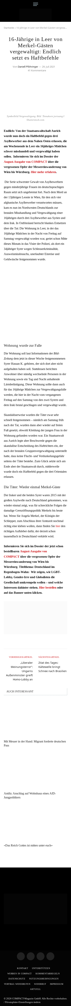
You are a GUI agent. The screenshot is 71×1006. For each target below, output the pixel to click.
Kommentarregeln (48, 973)
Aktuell (35, 989)
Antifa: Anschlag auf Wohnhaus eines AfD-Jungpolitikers (30, 795)
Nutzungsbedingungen (44, 979)
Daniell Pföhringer (28, 66)
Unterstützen (41, 968)
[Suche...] (65, 4)
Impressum (56, 984)
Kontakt (22, 968)
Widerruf (40, 984)
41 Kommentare (37, 70)
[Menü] (35, 4)
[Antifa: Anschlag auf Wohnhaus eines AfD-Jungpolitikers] (35, 770)
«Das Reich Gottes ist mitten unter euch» (28, 845)
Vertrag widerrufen (17, 984)
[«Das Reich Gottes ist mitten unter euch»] (35, 822)
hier (58, 526)
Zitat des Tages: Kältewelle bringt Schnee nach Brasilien (52, 667)
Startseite (9, 27)
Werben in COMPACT (19, 973)
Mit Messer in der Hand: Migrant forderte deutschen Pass (35, 743)
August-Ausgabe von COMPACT (25, 161)
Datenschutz (17, 979)
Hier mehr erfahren (43, 172)
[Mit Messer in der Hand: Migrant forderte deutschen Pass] (35, 718)
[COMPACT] (35, 15)
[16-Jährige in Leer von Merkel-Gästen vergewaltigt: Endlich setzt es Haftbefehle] (35, 110)
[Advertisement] (35, 302)
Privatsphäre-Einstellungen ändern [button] (23, 1002)
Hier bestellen (47, 587)
